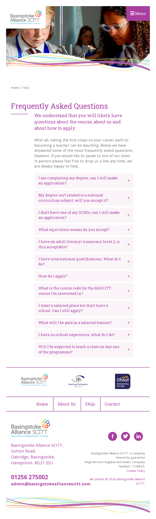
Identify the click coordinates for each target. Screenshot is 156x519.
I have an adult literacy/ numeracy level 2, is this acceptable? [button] (79, 244)
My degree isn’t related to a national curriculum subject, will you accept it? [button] (73, 198)
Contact (112, 404)
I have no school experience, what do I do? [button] (76, 334)
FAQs (90, 404)
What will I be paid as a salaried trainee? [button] (75, 322)
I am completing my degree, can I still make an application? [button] (78, 180)
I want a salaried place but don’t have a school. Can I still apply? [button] (73, 308)
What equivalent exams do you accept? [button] (73, 229)
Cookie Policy (136, 471)
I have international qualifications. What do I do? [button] (79, 261)
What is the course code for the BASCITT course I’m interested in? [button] (74, 291)
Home (15, 88)
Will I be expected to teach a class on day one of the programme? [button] (78, 349)
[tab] (83, 180)
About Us (66, 404)
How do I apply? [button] (52, 276)
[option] (33, 380)
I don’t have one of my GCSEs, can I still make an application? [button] (79, 215)
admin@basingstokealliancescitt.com (50, 484)
